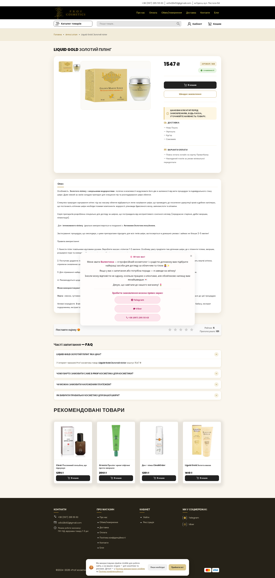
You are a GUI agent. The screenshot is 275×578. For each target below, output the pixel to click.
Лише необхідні (157, 567)
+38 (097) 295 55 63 (138, 317)
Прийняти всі (177, 567)
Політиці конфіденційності (111, 571)
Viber (138, 308)
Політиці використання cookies (130, 568)
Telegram (138, 299)
